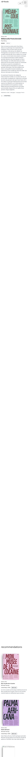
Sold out (8, 43)
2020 (8, 92)
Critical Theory (7, 95)
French (22, 92)
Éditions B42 (4, 36)
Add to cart (14, 687)
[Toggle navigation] (25, 2)
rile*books (5, 1)
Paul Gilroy (4, 41)
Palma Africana (5, 729)
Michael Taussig (5, 685)
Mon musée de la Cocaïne (8, 683)
